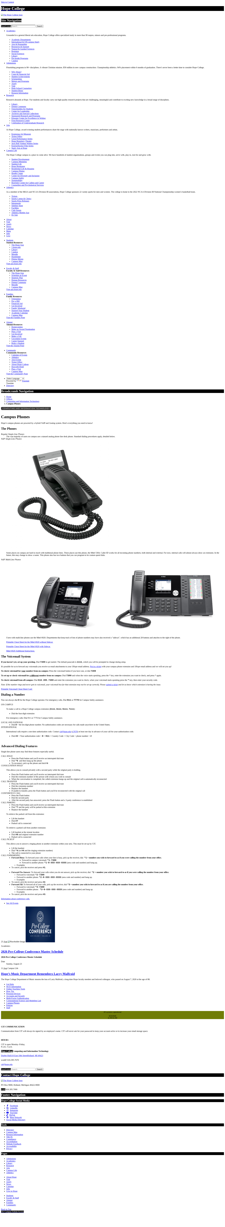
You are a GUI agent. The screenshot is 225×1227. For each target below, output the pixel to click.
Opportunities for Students (22, 109)
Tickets (14, 196)
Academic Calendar (19, 313)
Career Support (17, 341)
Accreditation (11, 1141)
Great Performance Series (21, 139)
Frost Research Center (20, 120)
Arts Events (16, 360)
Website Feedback (13, 1144)
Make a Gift (16, 336)
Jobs (8, 233)
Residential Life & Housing (22, 169)
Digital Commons (18, 106)
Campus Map (17, 261)
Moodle (14, 254)
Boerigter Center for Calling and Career (27, 183)
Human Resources (19, 280)
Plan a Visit (16, 331)
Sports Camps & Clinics (21, 199)
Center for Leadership (20, 111)
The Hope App (17, 245)
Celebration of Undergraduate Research (27, 123)
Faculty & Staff (12, 268)
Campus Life (11, 150)
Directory (10, 385)
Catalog (14, 61)
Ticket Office (16, 136)
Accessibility (11, 1146)
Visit (13, 86)
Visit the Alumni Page (15, 346)
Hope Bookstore (18, 166)
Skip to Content (7, 2)
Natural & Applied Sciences (22, 49)
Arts (8, 125)
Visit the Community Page (17, 374)
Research (10, 95)
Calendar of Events (19, 355)
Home (8, 397)
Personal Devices (13, 994)
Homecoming (17, 327)
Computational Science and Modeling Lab (23, 1001)
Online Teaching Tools (15, 989)
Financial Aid (17, 303)
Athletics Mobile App (20, 213)
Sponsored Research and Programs (25, 116)
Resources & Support (20, 47)
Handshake (16, 257)
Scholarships (16, 79)
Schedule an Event (19, 275)
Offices (9, 399)
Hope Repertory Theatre (21, 141)
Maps (8, 231)
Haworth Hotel (17, 367)
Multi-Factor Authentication (17, 998)
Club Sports (16, 210)
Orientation (16, 299)
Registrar (15, 51)
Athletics (10, 187)
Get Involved (16, 306)
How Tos (10, 991)
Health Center (17, 173)
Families (9, 294)
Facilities (15, 208)
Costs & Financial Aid (20, 74)
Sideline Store (17, 206)
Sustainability (17, 180)
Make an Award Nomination (23, 329)
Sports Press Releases (20, 201)
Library (14, 56)
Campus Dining (17, 171)
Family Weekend (18, 308)
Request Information (19, 93)
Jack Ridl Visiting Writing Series (24, 143)
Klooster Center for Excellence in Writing (28, 118)
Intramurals (16, 203)
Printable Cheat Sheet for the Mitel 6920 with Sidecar (28, 646)
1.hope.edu (16, 247)
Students (9, 240)
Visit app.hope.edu (14, 264)
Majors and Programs (20, 81)
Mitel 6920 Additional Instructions (20, 651)
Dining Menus (17, 259)
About (8, 219)
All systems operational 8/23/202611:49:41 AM (112, 1015)
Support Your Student (20, 310)
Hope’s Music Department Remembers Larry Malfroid (38, 973)
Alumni (9, 322)
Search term (6, 26)
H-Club (14, 215)
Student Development (20, 159)
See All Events (12, 903)
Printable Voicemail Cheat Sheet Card (17, 689)
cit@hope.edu (65, 731)
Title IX (9, 1137)
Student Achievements (20, 76)
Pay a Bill (15, 301)
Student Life (16, 164)
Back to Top (6, 1209)
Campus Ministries (19, 162)
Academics (10, 31)
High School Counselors (21, 88)
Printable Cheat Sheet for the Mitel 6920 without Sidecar (29, 642)
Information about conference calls (15, 899)
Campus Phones (13, 1003)
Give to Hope (11, 1191)
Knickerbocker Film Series (22, 146)
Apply (14, 83)
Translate (25, 381)
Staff (8, 1008)
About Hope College (20, 364)
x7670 (74, 731)
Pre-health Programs (19, 58)
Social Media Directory (15, 1120)
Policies (9, 1005)
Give (8, 236)
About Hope (11, 1177)
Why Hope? (16, 72)
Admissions (11, 63)
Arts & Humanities (19, 44)
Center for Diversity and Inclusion (25, 176)
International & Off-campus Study (25, 42)
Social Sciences (17, 54)
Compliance (11, 1139)
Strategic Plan (17, 278)
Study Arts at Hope (19, 148)
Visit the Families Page (15, 317)
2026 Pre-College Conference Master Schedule (32, 951)
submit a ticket (112, 685)
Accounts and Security (15, 996)
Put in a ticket (95, 666)
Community (11, 350)
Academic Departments (21, 40)
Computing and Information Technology (22, 401)
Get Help (10, 984)
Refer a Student (17, 343)
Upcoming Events (18, 339)
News (8, 226)
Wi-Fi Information (13, 987)
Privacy (9, 1148)
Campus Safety (17, 178)
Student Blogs (17, 91)
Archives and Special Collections (25, 113)
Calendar (10, 229)
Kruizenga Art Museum (21, 134)
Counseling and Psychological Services (27, 185)
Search (39, 26)
